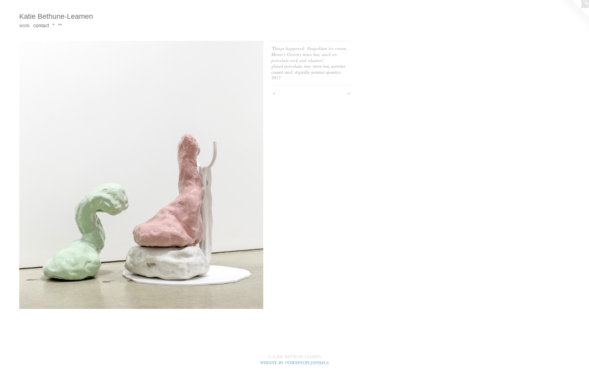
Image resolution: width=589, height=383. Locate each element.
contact (41, 25)
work (24, 25)
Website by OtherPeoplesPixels (294, 362)
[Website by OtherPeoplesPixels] (573, 16)
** (60, 25)
